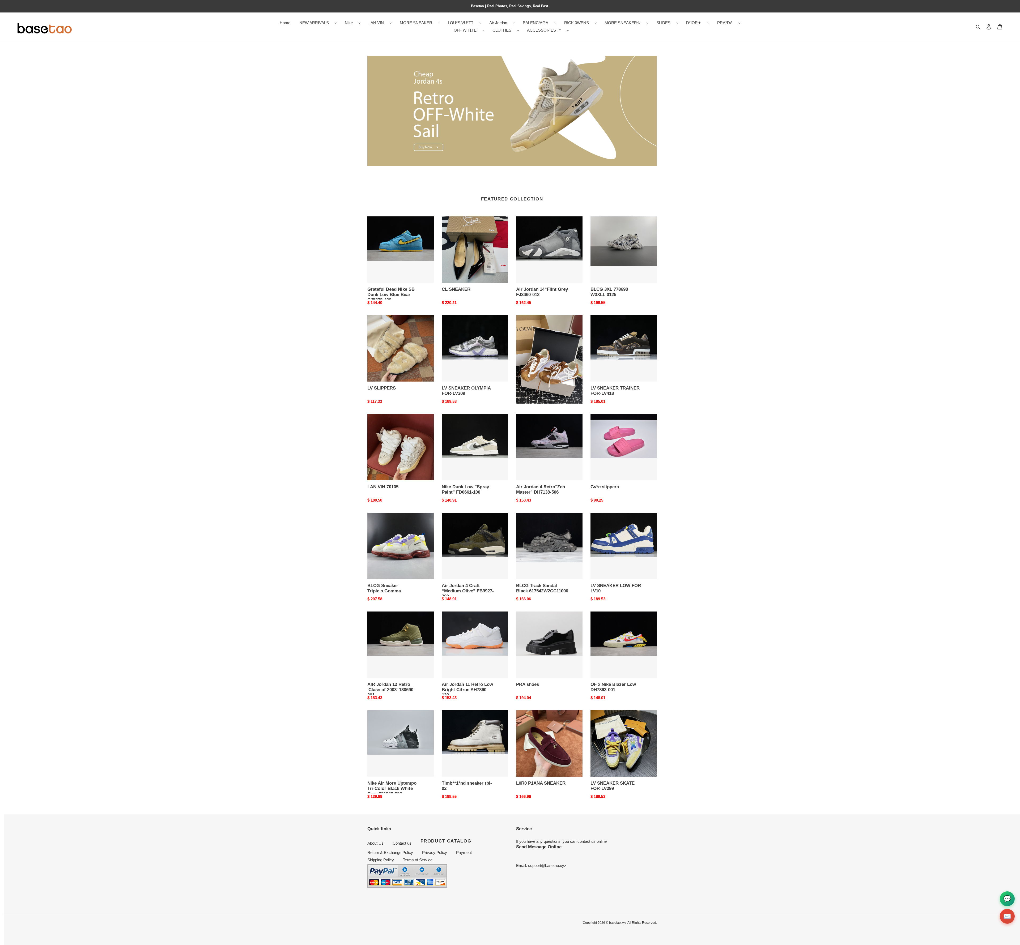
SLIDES (663, 22)
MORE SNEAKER (416, 22)
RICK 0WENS (576, 22)
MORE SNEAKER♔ (622, 22)
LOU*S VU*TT (460, 22)
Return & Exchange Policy (390, 852)
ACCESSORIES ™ (544, 30)
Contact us (402, 843)
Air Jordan (498, 22)
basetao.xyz (617, 923)
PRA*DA (725, 22)
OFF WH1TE (465, 30)
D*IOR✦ (693, 22)
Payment (464, 852)
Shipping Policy (380, 860)
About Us (375, 843)
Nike (349, 22)
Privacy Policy (434, 852)
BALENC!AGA (535, 22)
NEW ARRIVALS (314, 22)
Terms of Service (417, 860)
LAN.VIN (376, 22)
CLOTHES (501, 30)
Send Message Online (539, 846)
